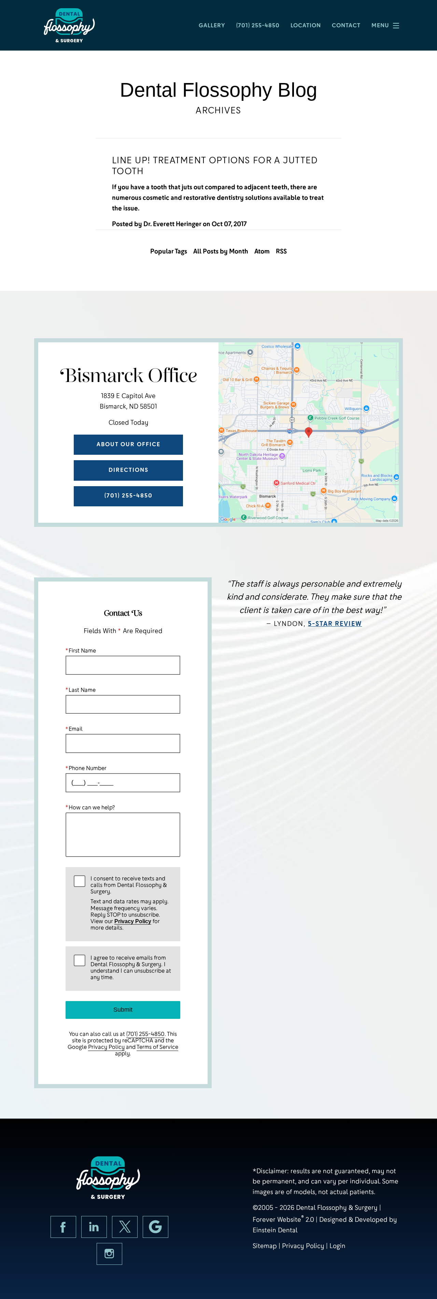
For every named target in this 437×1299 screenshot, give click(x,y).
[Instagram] (109, 1254)
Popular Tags (168, 251)
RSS (281, 251)
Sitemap (265, 1246)
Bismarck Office (128, 376)
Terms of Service (157, 1047)
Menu (380, 25)
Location (306, 25)
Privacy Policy (132, 921)
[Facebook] (63, 1227)
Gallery (212, 25)
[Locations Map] (308, 432)
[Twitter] (125, 1227)
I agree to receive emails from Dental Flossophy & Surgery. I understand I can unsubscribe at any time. (130, 968)
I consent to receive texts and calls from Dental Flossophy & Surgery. (129, 903)
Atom (262, 251)
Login (337, 1246)
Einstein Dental (275, 1230)
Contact (346, 25)
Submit (122, 1009)
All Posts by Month (220, 251)
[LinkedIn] (94, 1227)
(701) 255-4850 (145, 1034)
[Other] (155, 1227)
